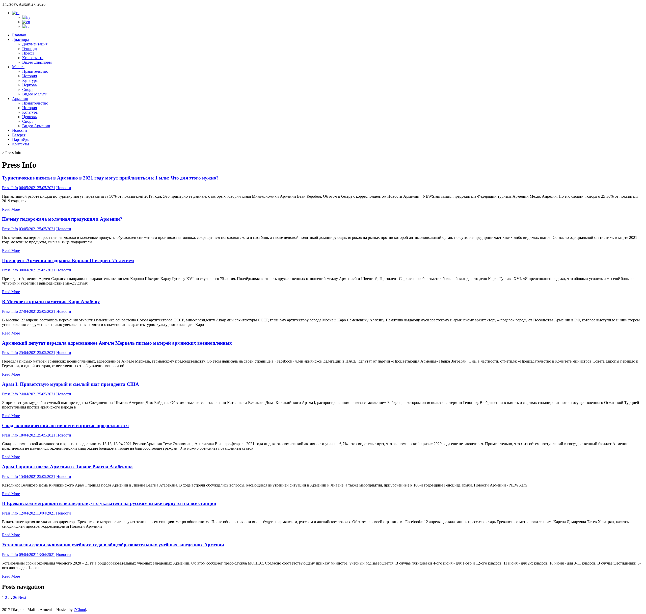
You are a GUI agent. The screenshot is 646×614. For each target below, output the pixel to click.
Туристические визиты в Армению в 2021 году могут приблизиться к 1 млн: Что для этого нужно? (110, 178)
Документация (34, 44)
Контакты (20, 144)
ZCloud (80, 609)
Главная (19, 35)
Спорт (27, 89)
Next (22, 597)
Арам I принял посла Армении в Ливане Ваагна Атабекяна (67, 466)
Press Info (10, 188)
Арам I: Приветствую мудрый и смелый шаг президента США (70, 384)
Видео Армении (36, 126)
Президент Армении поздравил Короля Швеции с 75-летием (68, 260)
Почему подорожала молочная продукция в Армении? (62, 219)
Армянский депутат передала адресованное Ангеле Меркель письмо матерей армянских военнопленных (117, 343)
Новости (19, 130)
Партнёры (21, 139)
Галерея (18, 135)
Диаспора (20, 39)
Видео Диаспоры (37, 62)
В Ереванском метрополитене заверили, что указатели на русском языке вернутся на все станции (109, 503)
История (29, 76)
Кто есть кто (32, 58)
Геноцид (29, 48)
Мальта (18, 67)
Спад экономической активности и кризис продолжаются (65, 425)
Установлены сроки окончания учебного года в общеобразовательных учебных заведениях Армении (113, 544)
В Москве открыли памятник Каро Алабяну (51, 301)
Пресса (28, 53)
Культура (30, 80)
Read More (11, 209)
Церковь (29, 85)
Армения (20, 98)
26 (15, 597)
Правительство (35, 71)
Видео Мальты (34, 94)
